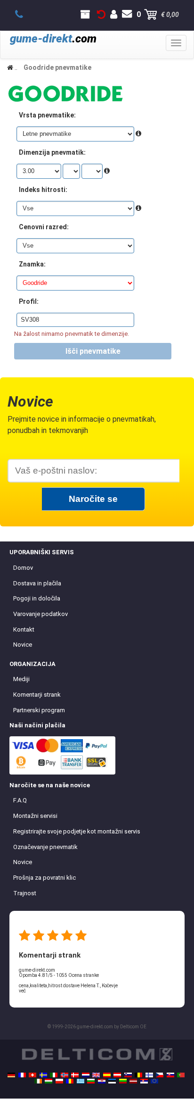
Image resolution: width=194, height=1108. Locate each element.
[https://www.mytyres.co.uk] (96, 1075)
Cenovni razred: (44, 227)
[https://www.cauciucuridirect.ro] (69, 1081)
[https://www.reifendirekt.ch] (32, 1075)
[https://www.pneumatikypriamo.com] (170, 1075)
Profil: (29, 301)
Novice (22, 644)
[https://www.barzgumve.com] (91, 1081)
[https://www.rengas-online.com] (149, 1075)
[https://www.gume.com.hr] (101, 1081)
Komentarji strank (37, 694)
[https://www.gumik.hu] (48, 1081)
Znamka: (32, 264)
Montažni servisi (35, 815)
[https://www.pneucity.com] (181, 1075)
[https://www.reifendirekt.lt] (123, 1081)
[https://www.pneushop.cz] (159, 1075)
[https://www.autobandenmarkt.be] (138, 1075)
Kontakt (23, 629)
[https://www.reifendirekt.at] (117, 1075)
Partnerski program (39, 710)
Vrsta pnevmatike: (47, 115)
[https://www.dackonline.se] (43, 1075)
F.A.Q (20, 800)
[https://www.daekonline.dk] (75, 1075)
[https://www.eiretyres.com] (38, 1081)
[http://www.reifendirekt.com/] (154, 1081)
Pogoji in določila (36, 598)
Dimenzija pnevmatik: (52, 152)
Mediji (21, 679)
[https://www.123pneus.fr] (22, 1075)
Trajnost (24, 893)
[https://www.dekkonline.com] (64, 1075)
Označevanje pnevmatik (45, 846)
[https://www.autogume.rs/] (144, 1081)
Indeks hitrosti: (43, 189)
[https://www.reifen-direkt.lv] (133, 1081)
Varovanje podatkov (40, 613)
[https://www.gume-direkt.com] (128, 1075)
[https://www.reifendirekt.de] (11, 1075)
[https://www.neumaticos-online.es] (107, 1075)
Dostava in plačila (37, 583)
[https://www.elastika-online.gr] (80, 1081)
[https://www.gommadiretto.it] (53, 1075)
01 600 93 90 (24, 14)
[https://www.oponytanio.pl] (59, 1081)
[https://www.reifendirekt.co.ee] (112, 1081)
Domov (23, 567)
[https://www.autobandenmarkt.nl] (85, 1075)
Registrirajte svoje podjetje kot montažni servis (76, 831)
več (22, 990)
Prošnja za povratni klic (44, 877)
